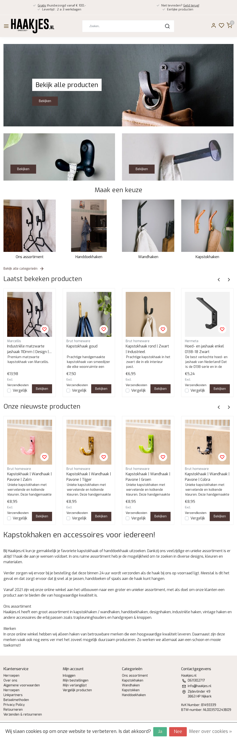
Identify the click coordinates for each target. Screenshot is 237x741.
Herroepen (11, 675)
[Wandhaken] (148, 225)
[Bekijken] (59, 156)
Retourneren (13, 709)
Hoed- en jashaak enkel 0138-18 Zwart (204, 349)
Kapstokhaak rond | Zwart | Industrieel (147, 349)
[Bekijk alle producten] (118, 84)
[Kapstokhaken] (207, 225)
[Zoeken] (167, 26)
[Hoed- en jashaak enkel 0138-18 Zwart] (207, 314)
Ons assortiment (30, 256)
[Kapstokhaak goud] (88, 314)
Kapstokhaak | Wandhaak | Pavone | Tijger (88, 477)
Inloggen (69, 675)
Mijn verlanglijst (75, 685)
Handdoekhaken (88, 256)
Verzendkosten (18, 385)
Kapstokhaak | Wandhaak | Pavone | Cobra (207, 477)
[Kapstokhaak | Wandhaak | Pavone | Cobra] (207, 442)
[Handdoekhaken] (88, 225)
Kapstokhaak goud (81, 346)
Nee (178, 731)
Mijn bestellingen (75, 680)
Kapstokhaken (207, 256)
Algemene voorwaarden (21, 685)
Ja (160, 731)
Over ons (10, 680)
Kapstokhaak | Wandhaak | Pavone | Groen (148, 477)
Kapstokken (131, 690)
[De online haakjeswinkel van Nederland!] (32, 26)
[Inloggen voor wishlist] (44, 329)
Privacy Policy (14, 705)
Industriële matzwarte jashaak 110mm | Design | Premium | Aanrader (28, 349)
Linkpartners (13, 695)
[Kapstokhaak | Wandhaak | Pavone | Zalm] (29, 442)
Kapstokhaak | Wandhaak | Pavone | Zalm (29, 477)
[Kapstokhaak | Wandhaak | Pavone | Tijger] (88, 442)
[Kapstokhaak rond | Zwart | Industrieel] (148, 314)
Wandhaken (148, 256)
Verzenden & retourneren (22, 714)
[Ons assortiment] (29, 225)
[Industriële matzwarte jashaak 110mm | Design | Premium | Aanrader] (29, 314)
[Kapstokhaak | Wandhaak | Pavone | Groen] (148, 442)
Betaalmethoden (16, 700)
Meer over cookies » (210, 731)
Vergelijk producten (77, 690)
